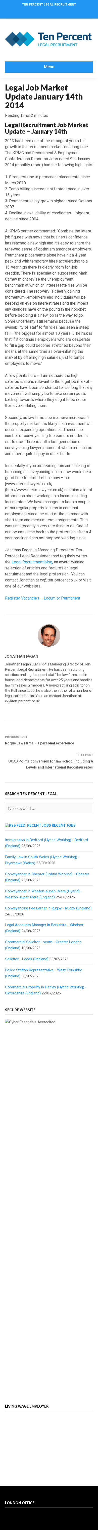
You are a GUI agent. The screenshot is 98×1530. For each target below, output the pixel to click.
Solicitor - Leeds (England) (26, 959)
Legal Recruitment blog (32, 562)
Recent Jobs (64, 825)
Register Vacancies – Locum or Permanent (42, 598)
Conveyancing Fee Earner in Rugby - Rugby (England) (48, 908)
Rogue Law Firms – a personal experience (39, 743)
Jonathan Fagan (21, 656)
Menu (49, 66)
